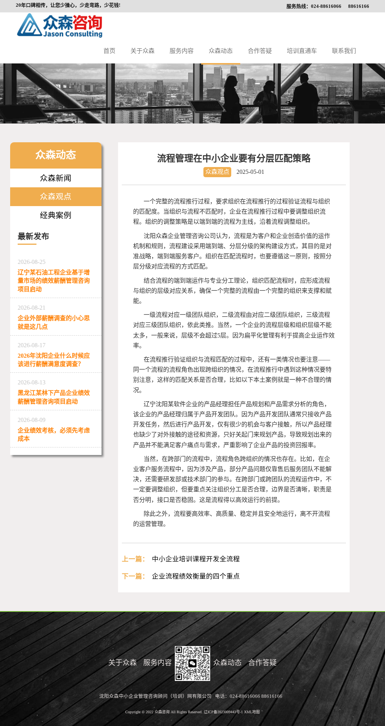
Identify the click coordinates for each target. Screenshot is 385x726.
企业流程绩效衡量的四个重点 (196, 576)
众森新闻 (55, 178)
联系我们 (344, 51)
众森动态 (221, 51)
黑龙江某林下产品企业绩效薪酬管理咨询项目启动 (54, 392)
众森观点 (55, 196)
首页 (109, 51)
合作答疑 (260, 51)
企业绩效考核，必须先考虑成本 (54, 429)
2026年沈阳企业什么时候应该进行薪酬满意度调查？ (54, 355)
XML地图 (252, 712)
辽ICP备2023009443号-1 (224, 712)
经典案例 (55, 215)
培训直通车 (302, 51)
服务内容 (182, 51)
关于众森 (142, 51)
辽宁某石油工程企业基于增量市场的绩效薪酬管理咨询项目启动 (54, 276)
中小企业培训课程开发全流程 (196, 559)
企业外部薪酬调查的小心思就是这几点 (54, 317)
